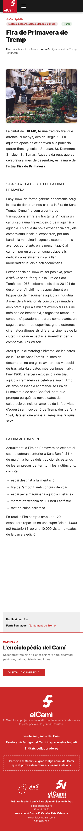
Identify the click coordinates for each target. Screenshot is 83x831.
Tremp (66, 23)
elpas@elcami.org (41, 805)
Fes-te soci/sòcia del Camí (41, 736)
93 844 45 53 (41, 809)
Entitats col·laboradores (41, 748)
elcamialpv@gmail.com (41, 817)
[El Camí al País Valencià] (58, 789)
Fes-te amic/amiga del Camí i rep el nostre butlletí (41, 742)
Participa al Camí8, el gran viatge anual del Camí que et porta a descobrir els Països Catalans (41, 763)
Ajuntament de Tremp (42, 625)
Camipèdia (14, 19)
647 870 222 (41, 821)
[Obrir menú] (23, 6)
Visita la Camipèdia (24, 672)
